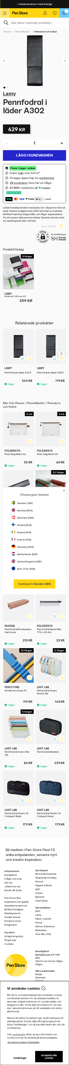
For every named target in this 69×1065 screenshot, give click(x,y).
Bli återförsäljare (13, 909)
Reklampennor (12, 913)
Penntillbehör (22, 31)
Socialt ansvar (12, 917)
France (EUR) (24, 539)
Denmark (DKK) (25, 517)
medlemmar (46, 178)
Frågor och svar (13, 878)
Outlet (39, 893)
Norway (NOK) (25, 510)
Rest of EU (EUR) (26, 568)
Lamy (9, 93)
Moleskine (41, 930)
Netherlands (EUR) (27, 554)
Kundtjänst (10, 874)
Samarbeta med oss (15, 905)
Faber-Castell (43, 918)
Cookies (9, 943)
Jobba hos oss (12, 886)
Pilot (37, 911)
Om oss (8, 882)
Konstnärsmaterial (45, 873)
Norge (38, 974)
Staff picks (41, 900)
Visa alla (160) (43, 934)
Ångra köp (10, 940)
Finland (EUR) (24, 525)
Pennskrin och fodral (45, 31)
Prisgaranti (10, 924)
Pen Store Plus (12, 897)
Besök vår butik (13, 890)
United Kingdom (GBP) (29, 561)
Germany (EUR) (25, 546)
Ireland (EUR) (24, 532)
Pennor (7, 31)
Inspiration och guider (16, 901)
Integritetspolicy (13, 936)
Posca (38, 922)
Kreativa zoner (12, 920)
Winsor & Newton (45, 926)
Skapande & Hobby (46, 877)
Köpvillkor (9, 932)
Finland (39, 980)
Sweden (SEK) (25, 503)
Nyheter (40, 896)
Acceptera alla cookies (49, 1056)
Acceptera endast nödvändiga (23, 1042)
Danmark (40, 977)
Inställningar (20, 1058)
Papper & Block (43, 885)
